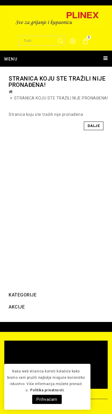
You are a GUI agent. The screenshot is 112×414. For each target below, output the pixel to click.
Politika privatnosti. (47, 390)
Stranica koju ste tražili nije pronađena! (61, 98)
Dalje (94, 126)
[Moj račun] (73, 41)
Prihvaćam (46, 399)
